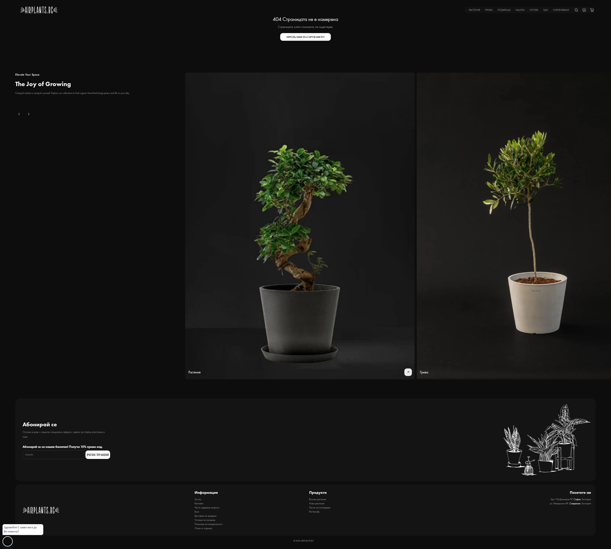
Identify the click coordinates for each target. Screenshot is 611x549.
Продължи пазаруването (305, 37)
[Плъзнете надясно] (28, 114)
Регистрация (98, 455)
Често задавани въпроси (207, 507)
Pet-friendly (314, 511)
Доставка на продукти (206, 515)
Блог (197, 511)
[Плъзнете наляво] (19, 114)
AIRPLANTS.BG (307, 540)
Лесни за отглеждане (319, 507)
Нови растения (316, 503)
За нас (198, 499)
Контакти (199, 503)
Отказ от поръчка (203, 528)
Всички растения (317, 499)
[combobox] (576, 10)
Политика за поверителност (209, 524)
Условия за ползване (205, 520)
